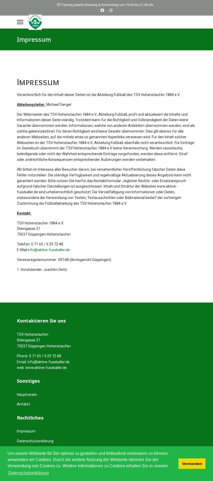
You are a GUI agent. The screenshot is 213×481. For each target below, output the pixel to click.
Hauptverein (27, 395)
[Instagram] (110, 10)
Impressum (26, 431)
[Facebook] (102, 10)
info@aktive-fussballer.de (49, 250)
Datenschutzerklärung (35, 441)
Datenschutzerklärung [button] (28, 473)
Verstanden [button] (192, 464)
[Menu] (20, 22)
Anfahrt (23, 404)
